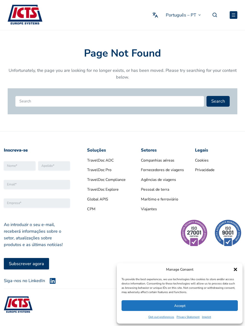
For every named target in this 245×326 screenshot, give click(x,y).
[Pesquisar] (217, 15)
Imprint (206, 317)
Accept (179, 305)
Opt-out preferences (161, 317)
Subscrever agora (26, 264)
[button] (235, 269)
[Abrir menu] (233, 15)
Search (218, 101)
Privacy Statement (188, 317)
